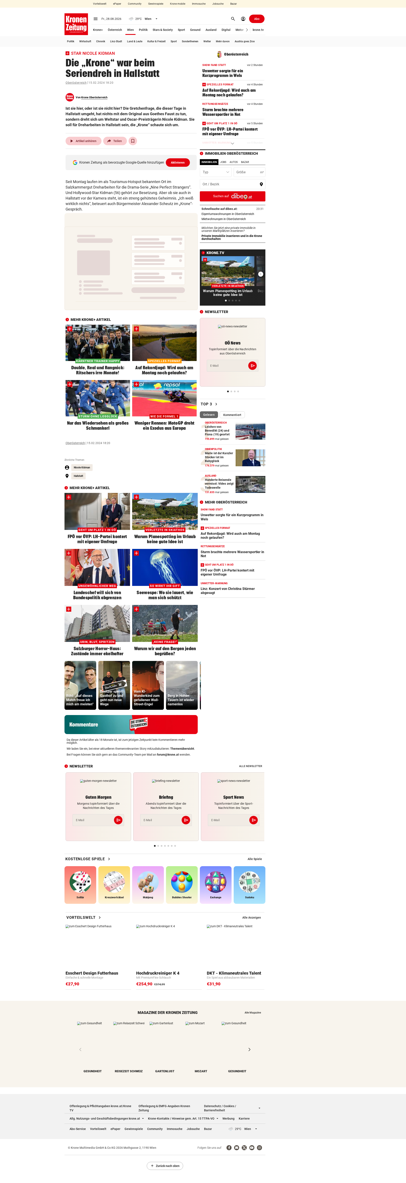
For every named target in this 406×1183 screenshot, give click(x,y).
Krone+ (98, 29)
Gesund (195, 29)
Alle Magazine (253, 1012)
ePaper (117, 3)
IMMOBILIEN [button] (209, 162)
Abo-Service (78, 1129)
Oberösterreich (76, 82)
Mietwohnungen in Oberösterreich (233, 218)
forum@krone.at (168, 754)
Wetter (207, 41)
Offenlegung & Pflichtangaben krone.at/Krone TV (100, 1108)
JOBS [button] (223, 162)
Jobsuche (218, 3)
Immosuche (199, 3)
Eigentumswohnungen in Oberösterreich (233, 213)
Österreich (115, 29)
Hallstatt (78, 476)
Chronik (100, 41)
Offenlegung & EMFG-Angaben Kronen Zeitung (164, 1108)
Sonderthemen (190, 41)
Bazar (233, 3)
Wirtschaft (85, 41)
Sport (181, 29)
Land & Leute (134, 41)
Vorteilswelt (99, 3)
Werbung (228, 1118)
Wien (130, 29)
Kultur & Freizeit (156, 41)
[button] (247, 29)
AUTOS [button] (234, 162)
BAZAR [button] (245, 162)
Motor (240, 29)
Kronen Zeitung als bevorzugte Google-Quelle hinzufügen (132, 162)
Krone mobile (177, 3)
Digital (226, 29)
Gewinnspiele (155, 3)
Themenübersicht (182, 748)
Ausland (211, 29)
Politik (143, 29)
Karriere (244, 1118)
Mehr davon (223, 41)
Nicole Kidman (82, 467)
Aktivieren (178, 162)
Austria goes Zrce (245, 41)
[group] (80, 685)
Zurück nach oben (165, 1166)
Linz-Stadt (116, 41)
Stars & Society (163, 29)
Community (134, 3)
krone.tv (258, 29)
